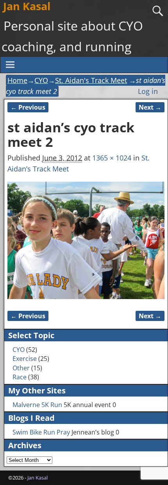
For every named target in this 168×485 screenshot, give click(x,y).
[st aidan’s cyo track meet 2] (85, 240)
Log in (148, 91)
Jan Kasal (37, 477)
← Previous (28, 107)
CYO (41, 80)
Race (20, 377)
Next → (150, 107)
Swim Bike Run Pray (41, 432)
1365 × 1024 (111, 157)
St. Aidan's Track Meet (91, 80)
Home (17, 80)
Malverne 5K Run (37, 404)
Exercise (25, 358)
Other (21, 368)
